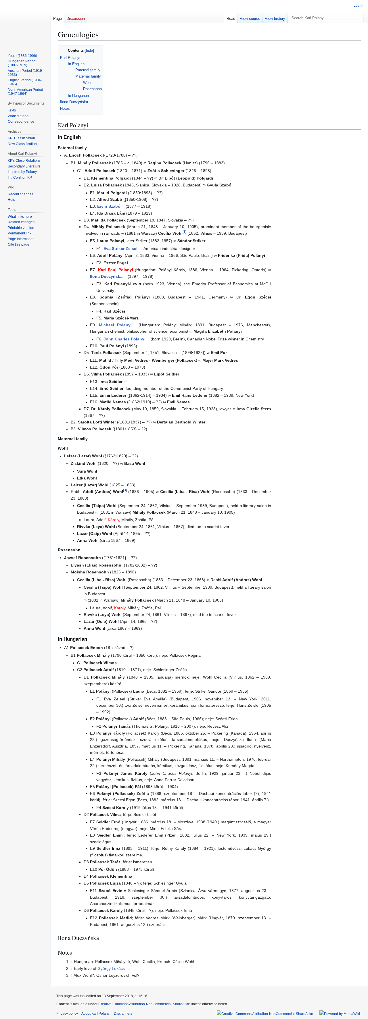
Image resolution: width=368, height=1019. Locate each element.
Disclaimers (123, 1014)
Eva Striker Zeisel (120, 248)
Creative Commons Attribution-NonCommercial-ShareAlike (144, 1004)
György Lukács (111, 968)
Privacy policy (67, 1014)
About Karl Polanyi (95, 1014)
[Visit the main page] (25, 23)
